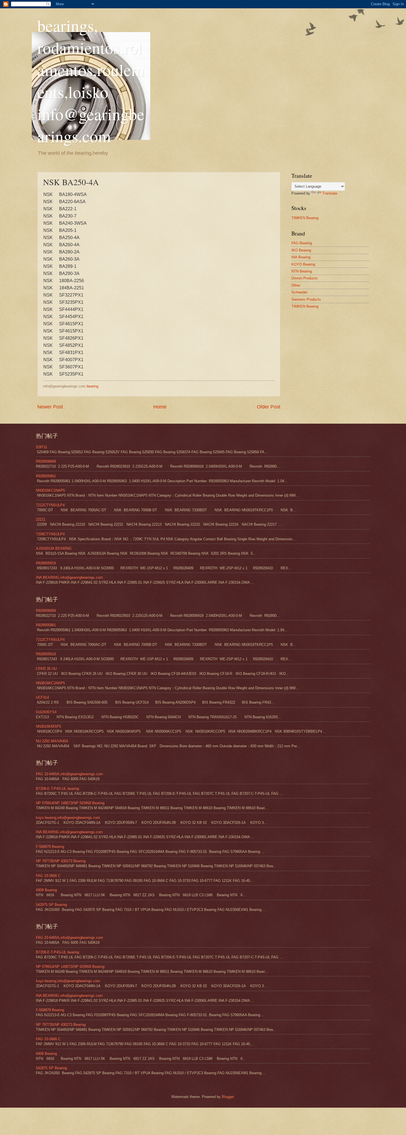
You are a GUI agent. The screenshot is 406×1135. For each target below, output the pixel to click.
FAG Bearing (301, 243)
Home (160, 407)
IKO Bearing (301, 250)
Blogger (228, 1097)
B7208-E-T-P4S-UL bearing (57, 789)
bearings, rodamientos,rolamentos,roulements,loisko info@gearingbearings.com (90, 80)
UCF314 (42, 697)
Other (295, 285)
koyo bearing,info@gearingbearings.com (68, 818)
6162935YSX (46, 712)
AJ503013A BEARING (54, 548)
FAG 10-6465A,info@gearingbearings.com (69, 774)
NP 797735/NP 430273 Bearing (61, 861)
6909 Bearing (46, 890)
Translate (329, 193)
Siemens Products (306, 299)
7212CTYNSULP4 (50, 505)
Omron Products (304, 278)
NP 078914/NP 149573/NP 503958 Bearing (70, 803)
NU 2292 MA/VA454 (52, 741)
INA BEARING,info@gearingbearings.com (69, 577)
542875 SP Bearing (51, 905)
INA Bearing (300, 257)
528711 (41, 447)
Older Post (268, 407)
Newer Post (50, 407)
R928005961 (46, 476)
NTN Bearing (301, 271)
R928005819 (46, 563)
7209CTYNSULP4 (50, 534)
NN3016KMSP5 (48, 726)
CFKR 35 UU (46, 669)
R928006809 (46, 461)
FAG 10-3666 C (48, 876)
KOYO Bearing (303, 264)
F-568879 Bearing (50, 847)
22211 (40, 519)
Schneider (299, 292)
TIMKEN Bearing (304, 218)
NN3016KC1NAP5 (50, 490)
